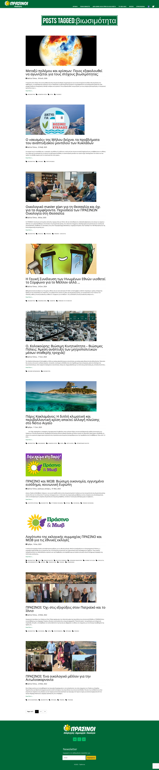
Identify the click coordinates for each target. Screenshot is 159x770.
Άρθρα (30, 427)
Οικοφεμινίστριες (33, 562)
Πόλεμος (58, 94)
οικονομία (76, 503)
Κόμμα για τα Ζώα (90, 560)
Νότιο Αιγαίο (70, 443)
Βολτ (39, 560)
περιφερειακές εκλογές (83, 443)
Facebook (79, 739)
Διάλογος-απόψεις (44, 489)
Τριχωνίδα (70, 700)
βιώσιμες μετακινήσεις (34, 371)
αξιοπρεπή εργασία (33, 503)
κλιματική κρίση (42, 94)
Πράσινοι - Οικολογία (60, 233)
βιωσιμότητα (31, 94)
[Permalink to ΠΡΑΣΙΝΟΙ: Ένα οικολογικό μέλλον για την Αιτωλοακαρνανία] (61, 671)
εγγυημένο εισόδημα (57, 503)
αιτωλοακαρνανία (32, 700)
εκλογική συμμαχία (61, 560)
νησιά (61, 443)
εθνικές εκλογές (48, 560)
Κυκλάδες (40, 161)
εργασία (68, 503)
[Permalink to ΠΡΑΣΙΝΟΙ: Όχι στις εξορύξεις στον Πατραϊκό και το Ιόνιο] (61, 602)
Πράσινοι (48, 233)
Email (75, 739)
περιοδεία (68, 631)
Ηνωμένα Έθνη (42, 300)
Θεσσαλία (40, 233)
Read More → (29, 91)
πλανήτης (52, 300)
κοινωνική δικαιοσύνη (76, 560)
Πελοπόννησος (58, 631)
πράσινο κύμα (52, 562)
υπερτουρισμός (50, 161)
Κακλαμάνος (41, 443)
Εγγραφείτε (91, 758)
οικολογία (101, 560)
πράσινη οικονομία (88, 503)
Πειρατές (43, 562)
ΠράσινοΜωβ (70, 562)
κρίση (51, 94)
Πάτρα (49, 631)
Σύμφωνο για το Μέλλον (65, 300)
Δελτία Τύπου (32, 78)
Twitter (84, 739)
